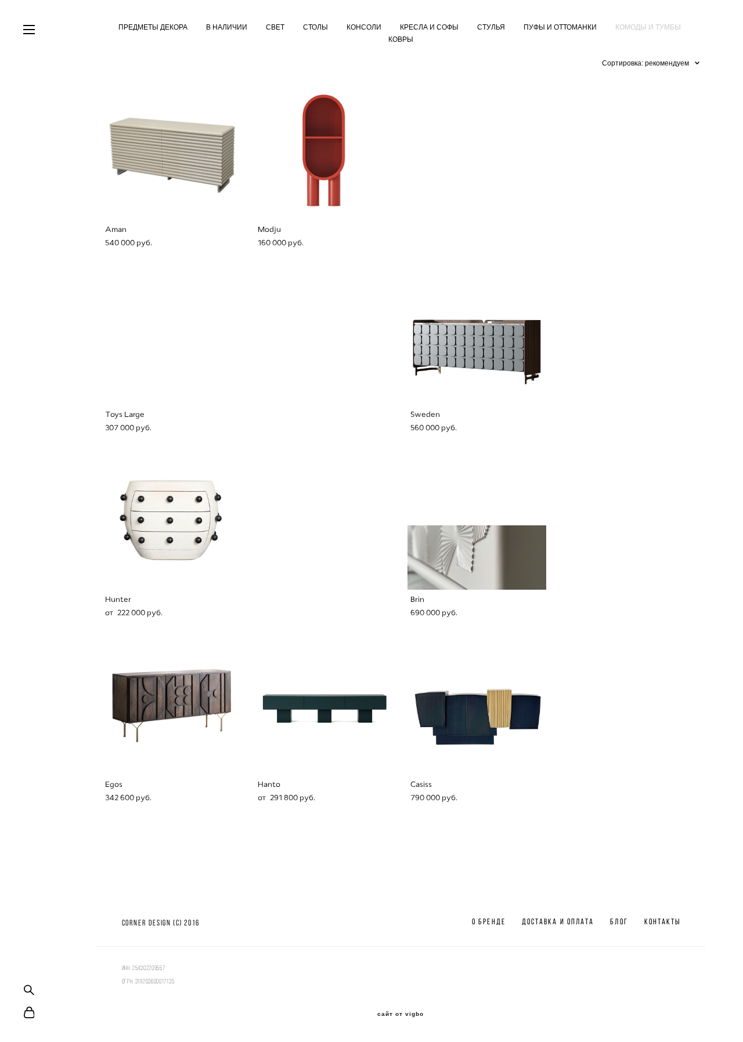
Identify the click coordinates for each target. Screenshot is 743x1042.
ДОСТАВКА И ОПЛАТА (558, 921)
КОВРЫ (400, 39)
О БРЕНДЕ (489, 921)
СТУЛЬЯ (491, 27)
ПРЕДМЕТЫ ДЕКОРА (152, 27)
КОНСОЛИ (364, 27)
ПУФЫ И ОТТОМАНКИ (560, 27)
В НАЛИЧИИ (226, 27)
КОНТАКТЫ (662, 921)
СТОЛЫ (315, 27)
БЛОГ (618, 921)
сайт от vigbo (400, 1014)
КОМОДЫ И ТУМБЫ (648, 27)
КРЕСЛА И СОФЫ (429, 27)
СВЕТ (275, 27)
